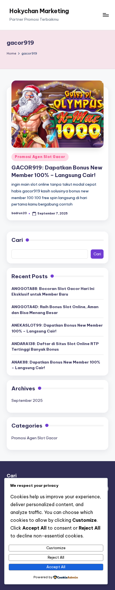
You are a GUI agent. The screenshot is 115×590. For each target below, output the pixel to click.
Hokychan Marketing (39, 11)
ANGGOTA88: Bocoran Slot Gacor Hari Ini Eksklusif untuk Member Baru (52, 291)
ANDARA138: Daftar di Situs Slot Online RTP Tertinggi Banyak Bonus (55, 346)
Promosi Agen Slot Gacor (40, 157)
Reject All (56, 557)
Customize (56, 547)
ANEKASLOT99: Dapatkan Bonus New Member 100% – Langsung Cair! (57, 328)
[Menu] (105, 14)
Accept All (55, 566)
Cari (17, 240)
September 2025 (27, 400)
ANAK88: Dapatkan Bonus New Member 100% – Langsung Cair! (55, 365)
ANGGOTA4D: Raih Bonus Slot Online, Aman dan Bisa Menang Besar (55, 309)
